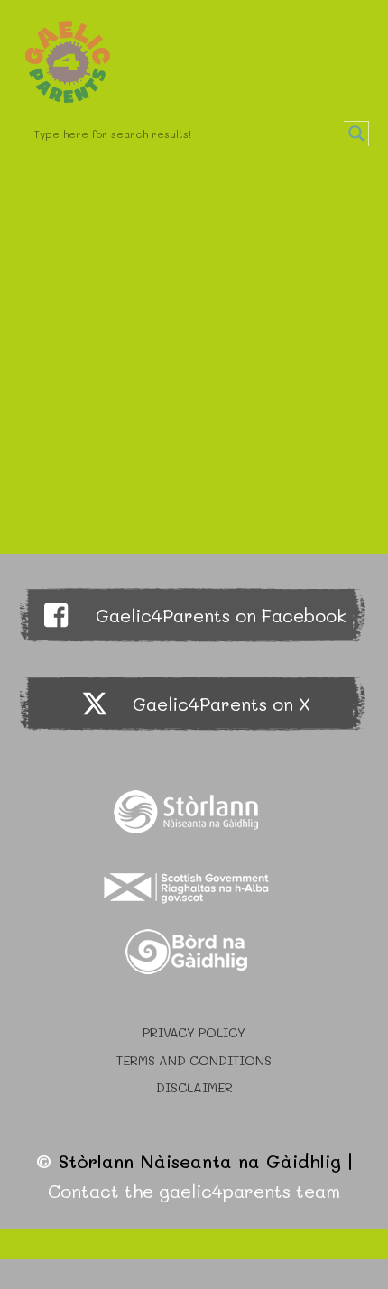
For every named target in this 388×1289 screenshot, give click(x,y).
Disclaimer (194, 1087)
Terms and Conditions (194, 1060)
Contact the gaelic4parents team (194, 1190)
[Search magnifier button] (356, 133)
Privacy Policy (194, 1032)
